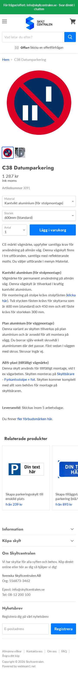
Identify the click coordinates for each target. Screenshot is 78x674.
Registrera (63, 628)
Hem (5, 59)
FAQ (64, 651)
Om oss (52, 651)
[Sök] (70, 37)
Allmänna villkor (12, 651)
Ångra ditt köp (11, 656)
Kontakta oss (34, 651)
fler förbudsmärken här (34, 419)
